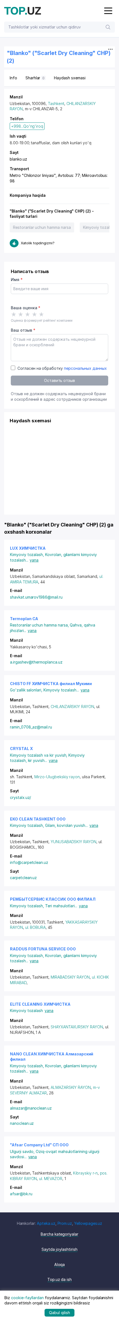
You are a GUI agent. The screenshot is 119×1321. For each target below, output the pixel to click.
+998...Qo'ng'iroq (27, 126)
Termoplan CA (24, 618)
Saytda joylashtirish (59, 1249)
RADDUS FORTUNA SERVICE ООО (43, 949)
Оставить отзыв (59, 380)
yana (34, 560)
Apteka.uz (46, 1223)
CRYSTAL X (21, 748)
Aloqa (59, 1264)
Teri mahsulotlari (61, 905)
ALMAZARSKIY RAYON (71, 1087)
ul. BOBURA (35, 927)
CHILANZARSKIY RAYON (72, 706)
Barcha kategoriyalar (59, 1234)
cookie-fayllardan (27, 1297)
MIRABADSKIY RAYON (70, 977)
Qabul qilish (59, 1312)
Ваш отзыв (23, 330)
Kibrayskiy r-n (85, 1173)
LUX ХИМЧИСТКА (28, 548)
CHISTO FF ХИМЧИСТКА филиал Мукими (51, 683)
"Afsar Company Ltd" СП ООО (39, 1144)
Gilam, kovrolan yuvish (66, 825)
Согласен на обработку (62, 368)
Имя (17, 279)
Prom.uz (65, 1223)
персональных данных (85, 368)
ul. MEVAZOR (50, 1178)
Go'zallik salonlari (26, 690)
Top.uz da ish (59, 1279)
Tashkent (56, 103)
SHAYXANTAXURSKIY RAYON (77, 1026)
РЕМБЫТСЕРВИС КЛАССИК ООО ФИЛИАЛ (52, 899)
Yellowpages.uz (88, 1223)
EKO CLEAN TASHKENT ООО (38, 819)
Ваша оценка (25, 307)
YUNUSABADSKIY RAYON (73, 841)
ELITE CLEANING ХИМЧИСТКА (40, 1004)
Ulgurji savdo (23, 1151)
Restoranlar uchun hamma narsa (42, 227)
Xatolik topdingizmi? (38, 243)
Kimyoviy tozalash (27, 554)
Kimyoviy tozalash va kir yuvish (39, 755)
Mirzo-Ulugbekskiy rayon (57, 776)
